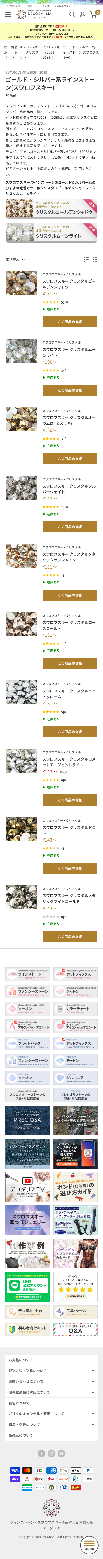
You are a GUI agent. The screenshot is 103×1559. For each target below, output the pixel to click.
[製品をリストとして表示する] (86, 259)
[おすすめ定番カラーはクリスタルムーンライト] (51, 235)
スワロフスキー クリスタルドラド (69, 830)
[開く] (72, 14)
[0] (93, 14)
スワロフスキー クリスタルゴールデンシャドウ (69, 283)
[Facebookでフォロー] (41, 1453)
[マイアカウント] (82, 14)
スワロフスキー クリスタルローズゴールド (69, 625)
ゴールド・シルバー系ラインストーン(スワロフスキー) (81, 52)
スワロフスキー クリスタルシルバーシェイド (69, 488)
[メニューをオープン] (8, 14)
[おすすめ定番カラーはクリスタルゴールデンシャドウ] (51, 211)
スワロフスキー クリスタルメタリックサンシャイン (69, 557)
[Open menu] (89, 1545)
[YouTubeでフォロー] (61, 1453)
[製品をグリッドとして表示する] (95, 259)
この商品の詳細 (70, 321)
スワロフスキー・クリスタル (29, 52)
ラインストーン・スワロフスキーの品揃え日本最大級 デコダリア (51, 1525)
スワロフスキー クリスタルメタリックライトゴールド (69, 898)
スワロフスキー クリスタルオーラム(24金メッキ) (69, 420)
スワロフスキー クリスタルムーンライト (69, 352)
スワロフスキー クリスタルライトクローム (69, 693)
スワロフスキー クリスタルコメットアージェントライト (69, 761)
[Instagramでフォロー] (51, 1453)
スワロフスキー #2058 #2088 (50, 52)
